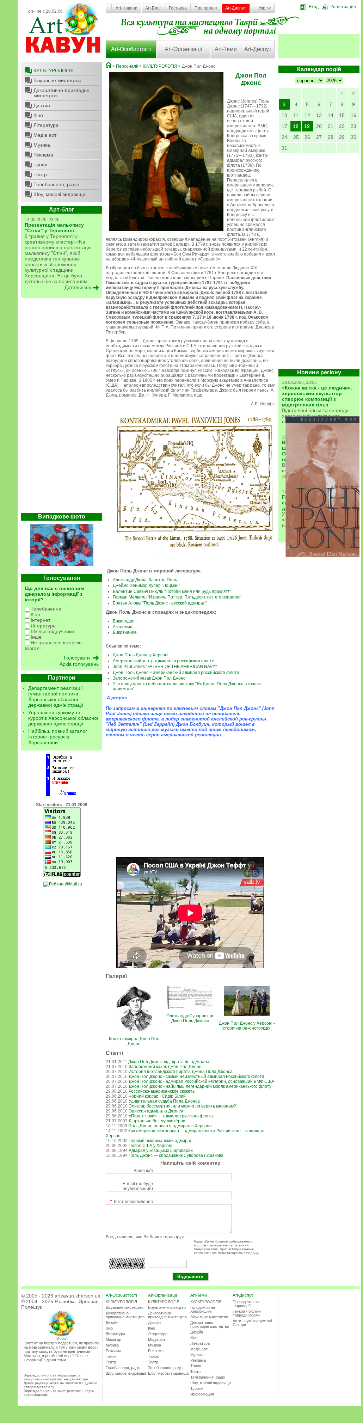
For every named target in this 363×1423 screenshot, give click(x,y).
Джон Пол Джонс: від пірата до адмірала (168, 1061)
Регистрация (343, 6)
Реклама (43, 155)
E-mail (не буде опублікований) (138, 1186)
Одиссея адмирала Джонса (156, 1111)
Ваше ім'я (143, 1170)
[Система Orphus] (61, 794)
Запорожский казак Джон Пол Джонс (149, 678)
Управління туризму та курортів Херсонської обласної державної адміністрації (63, 718)
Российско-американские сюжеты (162, 1091)
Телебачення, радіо (56, 184)
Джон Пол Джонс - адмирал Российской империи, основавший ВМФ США (201, 1081)
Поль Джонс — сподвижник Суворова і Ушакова (176, 1155)
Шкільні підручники (51, 631)
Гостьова (178, 8)
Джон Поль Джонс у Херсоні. (141, 654)
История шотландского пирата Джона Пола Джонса (181, 1071)
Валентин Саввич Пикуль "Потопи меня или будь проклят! (171, 591)
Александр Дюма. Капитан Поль (145, 579)
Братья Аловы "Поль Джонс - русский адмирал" (160, 603)
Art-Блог (153, 8)
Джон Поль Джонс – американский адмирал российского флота (176, 672)
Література (46, 125)
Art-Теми (226, 49)
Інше (35, 637)
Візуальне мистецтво (57, 80)
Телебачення (45, 609)
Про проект (206, 8)
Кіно (38, 115)
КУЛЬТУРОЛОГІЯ (53, 70)
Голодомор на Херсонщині (202, 1309)
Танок (40, 164)
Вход (314, 6)
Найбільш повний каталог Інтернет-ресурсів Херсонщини (57, 736)
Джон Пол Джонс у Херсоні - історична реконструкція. (247, 1026)
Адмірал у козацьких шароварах (161, 1150)
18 (296, 126)
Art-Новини (126, 8)
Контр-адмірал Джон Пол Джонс (134, 1041)
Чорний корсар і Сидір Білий (157, 1096)
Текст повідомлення (131, 1201)
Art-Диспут (235, 8)
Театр (40, 174)
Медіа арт (44, 135)
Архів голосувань (79, 664)
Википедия (124, 621)
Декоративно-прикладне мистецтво (61, 92)
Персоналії (127, 66)
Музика (41, 145)
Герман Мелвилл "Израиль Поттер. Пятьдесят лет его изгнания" (177, 597)
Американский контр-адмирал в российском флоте (163, 660)
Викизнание (125, 632)
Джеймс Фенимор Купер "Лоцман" (146, 585)
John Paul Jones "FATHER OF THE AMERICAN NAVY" (165, 666)
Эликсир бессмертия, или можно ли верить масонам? (182, 1106)
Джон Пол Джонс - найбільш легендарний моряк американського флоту (200, 1086)
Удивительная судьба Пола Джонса (164, 1101)
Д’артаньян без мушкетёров (157, 1120)
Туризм (196, 1388)
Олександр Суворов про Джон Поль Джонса (190, 1018)
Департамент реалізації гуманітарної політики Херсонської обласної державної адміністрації (55, 696)
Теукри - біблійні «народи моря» (247, 1313)
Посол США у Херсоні (150, 1145)
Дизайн (41, 105)
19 (307, 126)
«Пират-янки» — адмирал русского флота (171, 1116)
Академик (122, 626)
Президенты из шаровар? (246, 1304)
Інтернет (39, 620)
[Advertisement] (61, 407)
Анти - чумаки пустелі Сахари (252, 1323)
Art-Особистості (131, 49)
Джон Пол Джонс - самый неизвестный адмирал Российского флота (196, 1076)
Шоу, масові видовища (59, 194)
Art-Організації (183, 49)
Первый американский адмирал (160, 1140)
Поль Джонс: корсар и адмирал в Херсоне (170, 1125)
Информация (202, 1394)
